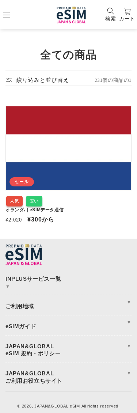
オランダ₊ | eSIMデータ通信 (34, 209)
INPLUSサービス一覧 (33, 282)
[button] (110, 15)
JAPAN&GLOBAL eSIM (57, 406)
